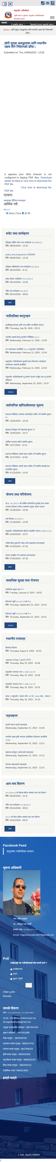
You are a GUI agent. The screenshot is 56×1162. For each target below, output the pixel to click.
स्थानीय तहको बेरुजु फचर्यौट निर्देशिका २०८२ (22, 337)
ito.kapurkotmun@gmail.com (17, 1022)
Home (6, 29)
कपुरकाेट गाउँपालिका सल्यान (20, 851)
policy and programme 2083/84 (20, 254)
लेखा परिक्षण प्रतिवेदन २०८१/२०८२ (19, 279)
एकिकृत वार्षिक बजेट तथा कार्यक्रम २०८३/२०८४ (24, 242)
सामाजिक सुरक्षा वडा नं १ (15, 589)
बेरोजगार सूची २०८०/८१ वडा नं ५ (18, 613)
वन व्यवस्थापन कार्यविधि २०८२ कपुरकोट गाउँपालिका (25, 349)
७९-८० (7, 209)
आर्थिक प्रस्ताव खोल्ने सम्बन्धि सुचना (19, 442)
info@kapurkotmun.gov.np (23, 1018)
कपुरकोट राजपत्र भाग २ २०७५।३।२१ (20, 672)
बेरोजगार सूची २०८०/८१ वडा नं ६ (18, 601)
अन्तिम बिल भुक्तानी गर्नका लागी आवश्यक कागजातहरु (25, 543)
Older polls (9, 991)
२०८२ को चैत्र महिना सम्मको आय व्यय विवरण (23, 817)
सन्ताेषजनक (17, 969)
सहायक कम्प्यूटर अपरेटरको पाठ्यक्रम (19, 752)
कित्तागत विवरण (11, 647)
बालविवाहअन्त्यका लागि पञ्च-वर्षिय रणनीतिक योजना (25, 325)
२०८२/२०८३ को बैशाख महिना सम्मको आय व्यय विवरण (26, 792)
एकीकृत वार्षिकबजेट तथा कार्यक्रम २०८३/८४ (22, 266)
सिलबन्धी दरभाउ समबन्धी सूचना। (37, 24)
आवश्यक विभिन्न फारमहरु (15, 200)
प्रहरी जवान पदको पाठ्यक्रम (16, 724)
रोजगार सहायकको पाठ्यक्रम (16, 764)
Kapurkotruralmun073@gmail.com (37, 935)
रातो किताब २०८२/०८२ (14, 519)
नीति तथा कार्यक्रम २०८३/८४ (17, 291)
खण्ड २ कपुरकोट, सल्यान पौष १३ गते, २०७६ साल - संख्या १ (28, 696)
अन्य (9, 302)
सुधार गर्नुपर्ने (18, 978)
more (10, 392)
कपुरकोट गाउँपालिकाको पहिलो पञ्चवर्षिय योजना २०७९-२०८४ (28, 531)
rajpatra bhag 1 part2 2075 (18, 660)
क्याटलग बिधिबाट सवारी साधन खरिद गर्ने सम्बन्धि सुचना (26, 454)
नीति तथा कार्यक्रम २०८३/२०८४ (18, 805)
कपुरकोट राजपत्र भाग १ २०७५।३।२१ (20, 684)
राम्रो (15, 974)
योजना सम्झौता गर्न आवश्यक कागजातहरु (20, 555)
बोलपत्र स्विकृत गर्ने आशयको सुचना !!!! (20, 429)
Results (7, 996)
